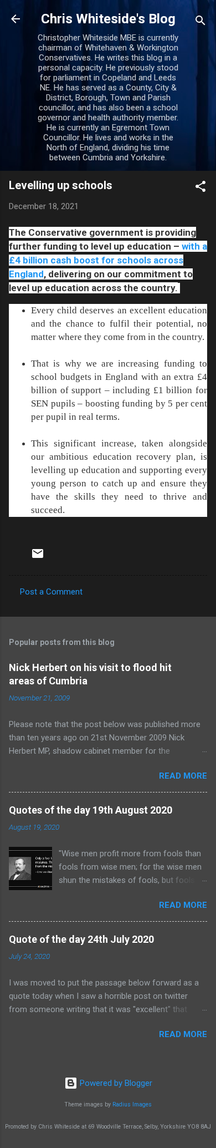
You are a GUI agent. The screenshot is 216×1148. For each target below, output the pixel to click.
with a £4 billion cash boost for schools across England (108, 260)
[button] (200, 188)
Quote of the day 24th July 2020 (81, 939)
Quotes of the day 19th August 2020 (90, 810)
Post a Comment (51, 592)
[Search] (200, 22)
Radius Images (132, 1104)
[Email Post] (37, 557)
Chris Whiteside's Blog (108, 19)
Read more (183, 776)
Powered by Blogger (115, 1083)
